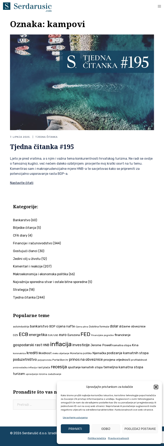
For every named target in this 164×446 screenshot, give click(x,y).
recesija (59, 366)
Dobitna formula (99, 326)
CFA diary (20, 235)
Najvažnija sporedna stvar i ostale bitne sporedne (50, 282)
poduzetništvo (25, 359)
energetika (38, 335)
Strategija (20, 290)
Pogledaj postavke (140, 429)
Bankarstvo (21, 220)
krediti (32, 353)
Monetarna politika (81, 353)
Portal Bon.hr (60, 359)
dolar (114, 326)
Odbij (105, 429)
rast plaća (44, 367)
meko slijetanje (60, 353)
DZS (15, 335)
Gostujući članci (25, 251)
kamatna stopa (121, 345)
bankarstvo (39, 326)
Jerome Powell (101, 345)
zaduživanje (54, 374)
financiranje (123, 335)
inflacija (61, 344)
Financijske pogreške (102, 335)
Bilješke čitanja (24, 228)
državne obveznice (132, 326)
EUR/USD (53, 335)
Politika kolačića (97, 438)
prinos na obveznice (86, 359)
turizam (19, 374)
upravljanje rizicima (36, 374)
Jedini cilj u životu (27, 259)
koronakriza (19, 353)
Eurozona (73, 335)
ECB (23, 334)
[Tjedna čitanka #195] (82, 82)
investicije (81, 345)
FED (85, 334)
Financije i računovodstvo (32, 243)
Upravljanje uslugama (75, 417)
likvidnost (45, 353)
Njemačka (99, 353)
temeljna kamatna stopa (123, 367)
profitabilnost (139, 360)
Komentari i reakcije (28, 266)
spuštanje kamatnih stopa (85, 367)
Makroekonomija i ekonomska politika (40, 274)
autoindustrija (21, 326)
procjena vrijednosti (117, 360)
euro (63, 335)
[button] (156, 387)
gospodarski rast (27, 345)
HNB (46, 345)
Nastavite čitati (21, 183)
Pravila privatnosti (118, 438)
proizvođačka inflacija (25, 367)
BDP (52, 326)
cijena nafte (65, 326)
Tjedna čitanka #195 (42, 146)
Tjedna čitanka (46, 137)
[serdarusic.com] (27, 7)
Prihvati (75, 429)
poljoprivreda (45, 360)
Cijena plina (82, 326)
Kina (135, 345)
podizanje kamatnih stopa (128, 353)
